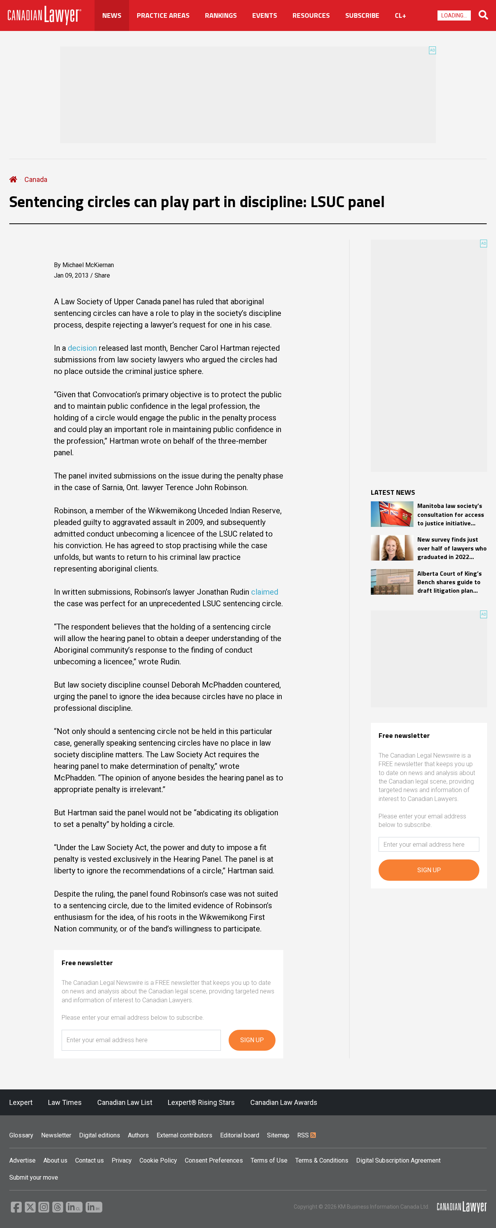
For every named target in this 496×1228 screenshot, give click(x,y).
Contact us (89, 1160)
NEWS (111, 15)
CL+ (400, 15)
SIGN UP (252, 1040)
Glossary (21, 1135)
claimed (264, 592)
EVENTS (264, 15)
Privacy (122, 1160)
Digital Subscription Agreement (398, 1160)
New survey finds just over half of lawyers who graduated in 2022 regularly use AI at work (452, 548)
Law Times (65, 1102)
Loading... (454, 15)
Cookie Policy (158, 1160)
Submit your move (33, 1177)
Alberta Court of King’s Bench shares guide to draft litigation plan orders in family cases (449, 582)
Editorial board (239, 1135)
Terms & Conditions (321, 1160)
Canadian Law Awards (283, 1102)
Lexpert (21, 1102)
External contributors (184, 1135)
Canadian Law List (124, 1102)
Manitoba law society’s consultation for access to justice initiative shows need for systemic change (450, 514)
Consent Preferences (214, 1160)
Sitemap (278, 1135)
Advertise (22, 1160)
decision (82, 348)
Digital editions (99, 1135)
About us (55, 1160)
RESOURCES (311, 15)
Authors (138, 1135)
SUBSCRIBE (362, 15)
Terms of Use (269, 1160)
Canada (35, 179)
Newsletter (56, 1135)
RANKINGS (221, 15)
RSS (303, 1135)
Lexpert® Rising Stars (201, 1102)
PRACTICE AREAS (163, 15)
